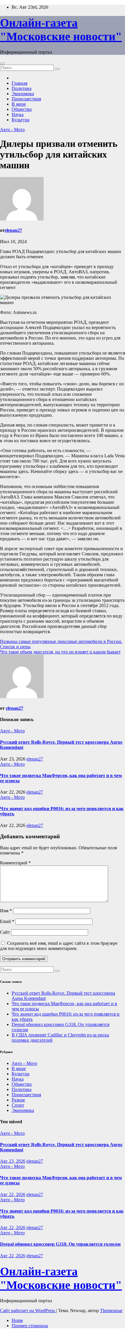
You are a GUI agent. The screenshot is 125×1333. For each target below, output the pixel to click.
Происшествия (26, 98)
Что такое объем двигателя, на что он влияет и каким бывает (60, 651)
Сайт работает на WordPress (28, 1310)
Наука (18, 114)
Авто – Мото (24, 1063)
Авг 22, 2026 (12, 1194)
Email (7, 921)
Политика (21, 88)
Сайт (5, 932)
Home (17, 1320)
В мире (19, 104)
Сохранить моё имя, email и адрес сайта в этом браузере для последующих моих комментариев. (58, 946)
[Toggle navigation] (2, 63)
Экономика (23, 93)
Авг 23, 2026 (12, 1161)
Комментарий (15, 862)
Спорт (18, 1105)
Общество (22, 109)
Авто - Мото (12, 129)
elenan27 (13, 230)
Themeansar (111, 1310)
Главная (19, 83)
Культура (20, 119)
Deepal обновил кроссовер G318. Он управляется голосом (60, 1244)
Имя (6, 910)
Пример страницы (30, 1325)
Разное (18, 1099)
